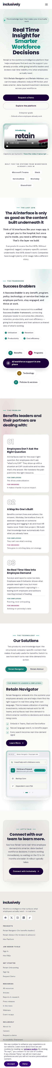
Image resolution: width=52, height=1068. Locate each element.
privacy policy (30, 1049)
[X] (11, 917)
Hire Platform (8, 939)
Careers (6, 1031)
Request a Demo (26, 97)
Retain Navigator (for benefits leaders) (19, 930)
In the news (7, 1006)
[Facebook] (5, 917)
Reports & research (11, 997)
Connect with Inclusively (24, 871)
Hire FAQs (7, 955)
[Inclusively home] (11, 4)
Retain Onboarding (11, 967)
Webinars (7, 1010)
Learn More (15, 743)
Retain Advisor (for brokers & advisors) (19, 935)
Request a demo (10, 1035)
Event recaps (8, 1014)
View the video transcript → (35, 154)
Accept (11, 1064)
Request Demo (9, 976)
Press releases (9, 1001)
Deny (25, 1064)
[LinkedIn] (23, 917)
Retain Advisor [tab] (37, 669)
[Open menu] (46, 4)
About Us (7, 1026)
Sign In (5, 951)
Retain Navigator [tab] (16, 669)
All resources (8, 988)
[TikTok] (29, 917)
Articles (6, 993)
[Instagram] (17, 917)
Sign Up (6, 972)
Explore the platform (26, 106)
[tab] (23, 792)
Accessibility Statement (13, 1040)
